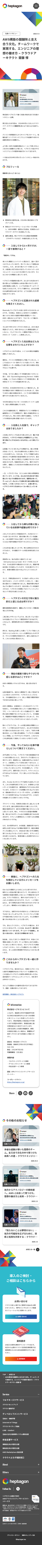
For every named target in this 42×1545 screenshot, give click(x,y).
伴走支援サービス (10, 1439)
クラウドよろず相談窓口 (13, 1457)
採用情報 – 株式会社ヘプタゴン (13, 994)
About (5, 1464)
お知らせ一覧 (30, 1249)
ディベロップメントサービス (15, 1414)
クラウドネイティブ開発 (11, 1426)
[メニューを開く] (36, 6)
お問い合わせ (22, 1317)
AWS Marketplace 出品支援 (13, 1452)
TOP (4, 1374)
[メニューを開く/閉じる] (37, 1395)
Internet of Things (10, 1422)
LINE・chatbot (8, 1430)
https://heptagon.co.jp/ (16, 1082)
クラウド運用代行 (9, 1409)
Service (6, 1394)
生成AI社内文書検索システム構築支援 (16, 1434)
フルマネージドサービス (13, 1400)
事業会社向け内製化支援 (11, 1444)
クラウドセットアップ (10, 1405)
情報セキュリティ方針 (28, 1535)
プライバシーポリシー (13, 1535)
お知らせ (12, 1374)
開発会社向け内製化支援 (11, 1448)
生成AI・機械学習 (9, 1419)
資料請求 (22, 1359)
